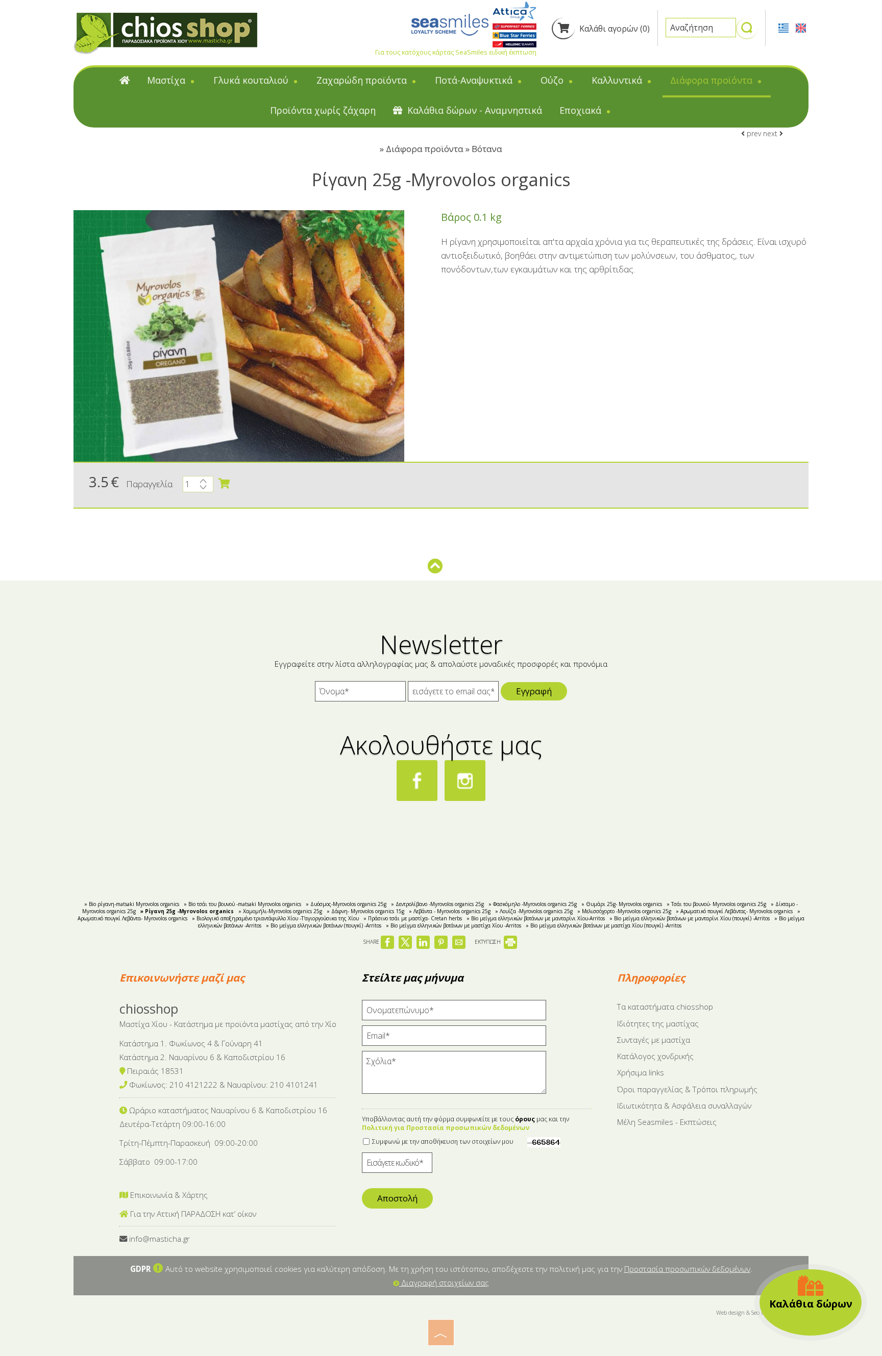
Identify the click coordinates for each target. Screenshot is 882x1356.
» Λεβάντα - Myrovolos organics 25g (450, 911)
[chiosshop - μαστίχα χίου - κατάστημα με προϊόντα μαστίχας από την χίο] (165, 33)
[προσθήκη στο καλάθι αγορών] (224, 483)
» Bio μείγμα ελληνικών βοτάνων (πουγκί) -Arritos (323, 925)
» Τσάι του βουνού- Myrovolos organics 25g (716, 904)
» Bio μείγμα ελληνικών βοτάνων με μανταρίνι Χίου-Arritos (536, 918)
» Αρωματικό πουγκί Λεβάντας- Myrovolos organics (734, 911)
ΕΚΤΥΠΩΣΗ (488, 941)
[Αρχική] (124, 82)
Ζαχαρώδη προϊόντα (362, 80)
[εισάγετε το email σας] (453, 694)
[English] (800, 27)
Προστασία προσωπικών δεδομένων (687, 1269)
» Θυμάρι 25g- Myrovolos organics (621, 904)
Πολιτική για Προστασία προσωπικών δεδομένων (445, 1127)
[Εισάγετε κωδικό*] (397, 1165)
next (771, 133)
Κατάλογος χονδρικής (655, 1056)
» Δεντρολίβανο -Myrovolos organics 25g (437, 904)
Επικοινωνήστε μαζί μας (181, 978)
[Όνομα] (360, 694)
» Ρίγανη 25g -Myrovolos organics (187, 911)
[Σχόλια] (454, 1077)
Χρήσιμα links (640, 1072)
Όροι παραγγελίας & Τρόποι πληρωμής (687, 1089)
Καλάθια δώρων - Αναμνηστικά (473, 110)
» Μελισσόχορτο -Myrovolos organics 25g (624, 911)
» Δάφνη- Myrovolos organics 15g (365, 911)
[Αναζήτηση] (746, 32)
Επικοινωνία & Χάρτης (168, 1195)
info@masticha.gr (159, 1239)
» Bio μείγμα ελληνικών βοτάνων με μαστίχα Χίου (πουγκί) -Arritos (603, 925)
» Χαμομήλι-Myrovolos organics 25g (280, 911)
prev (753, 133)
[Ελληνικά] (784, 27)
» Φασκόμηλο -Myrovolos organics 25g (532, 904)
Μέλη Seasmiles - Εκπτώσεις (667, 1122)
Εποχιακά (581, 110)
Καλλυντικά (618, 80)
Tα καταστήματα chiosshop (665, 1006)
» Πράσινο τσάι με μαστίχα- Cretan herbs (412, 918)
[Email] (454, 1038)
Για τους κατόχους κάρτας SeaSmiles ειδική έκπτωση (455, 52)
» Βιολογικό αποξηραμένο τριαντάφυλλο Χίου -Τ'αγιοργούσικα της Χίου (275, 918)
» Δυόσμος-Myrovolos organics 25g (346, 904)
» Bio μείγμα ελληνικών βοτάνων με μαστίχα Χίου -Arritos (453, 925)
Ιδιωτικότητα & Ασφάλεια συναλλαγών (684, 1105)
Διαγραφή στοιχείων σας (444, 1282)
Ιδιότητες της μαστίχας (658, 1023)
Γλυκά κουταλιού (252, 80)
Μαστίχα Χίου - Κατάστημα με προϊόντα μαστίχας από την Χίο (227, 1024)
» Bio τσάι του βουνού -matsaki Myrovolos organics (242, 904)
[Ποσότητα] (198, 486)
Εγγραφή (534, 691)
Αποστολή (397, 1198)
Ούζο (553, 80)
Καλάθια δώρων (810, 1304)
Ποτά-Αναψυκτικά (475, 80)
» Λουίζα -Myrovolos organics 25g (534, 911)
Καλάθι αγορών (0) (613, 28)
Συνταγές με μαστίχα (653, 1040)
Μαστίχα (167, 80)
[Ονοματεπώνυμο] (454, 1012)
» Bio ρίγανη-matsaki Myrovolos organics (131, 904)
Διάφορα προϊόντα (712, 80)
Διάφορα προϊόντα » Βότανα (444, 149)
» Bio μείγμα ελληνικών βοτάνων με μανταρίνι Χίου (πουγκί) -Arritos (689, 918)
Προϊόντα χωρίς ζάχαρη (323, 110)
